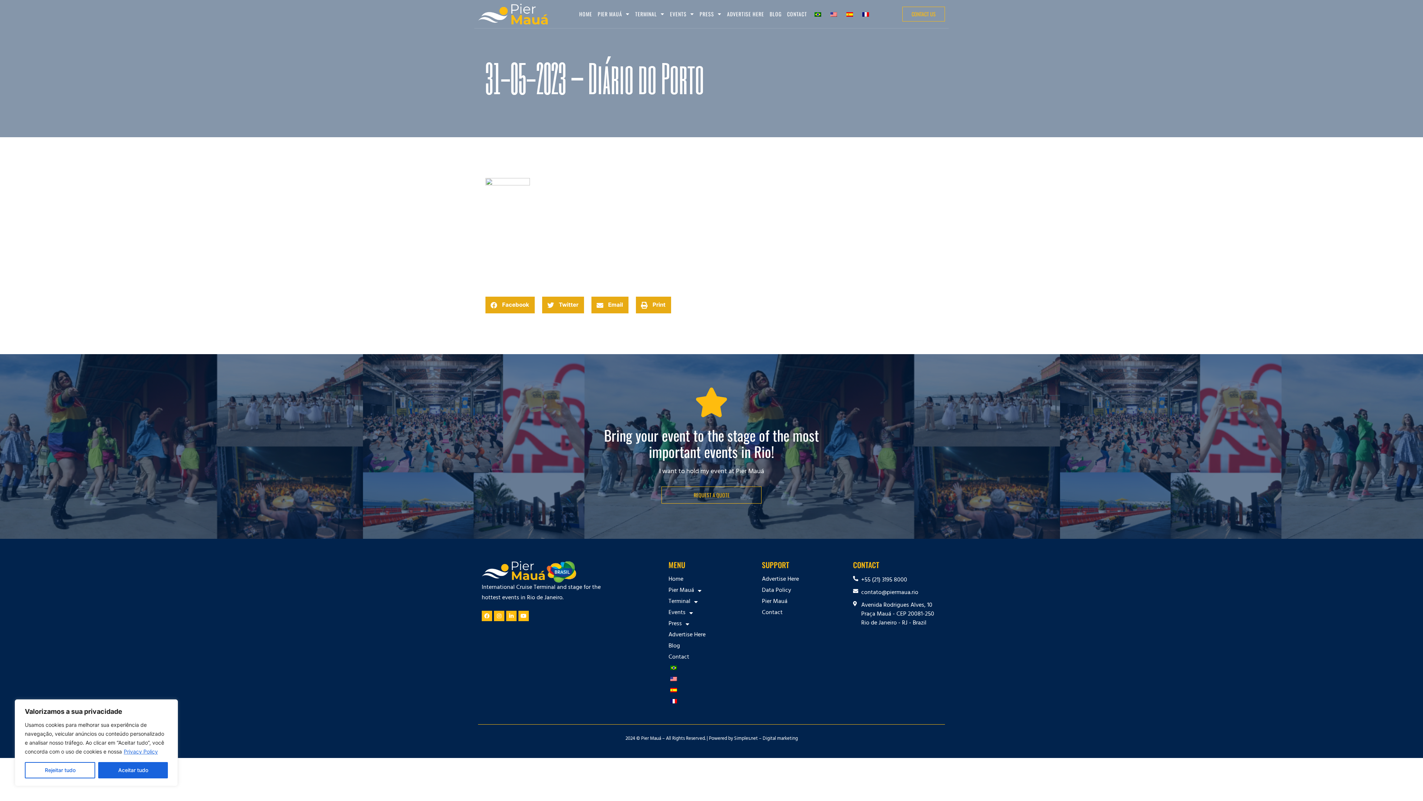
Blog (776, 14)
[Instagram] (499, 616)
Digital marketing (780, 739)
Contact (797, 14)
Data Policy (776, 590)
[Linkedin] (511, 616)
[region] (96, 742)
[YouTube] (523, 616)
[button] (510, 305)
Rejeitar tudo (60, 770)
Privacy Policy (141, 751)
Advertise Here (745, 14)
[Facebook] (487, 616)
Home (585, 14)
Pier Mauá (774, 602)
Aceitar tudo (133, 770)
